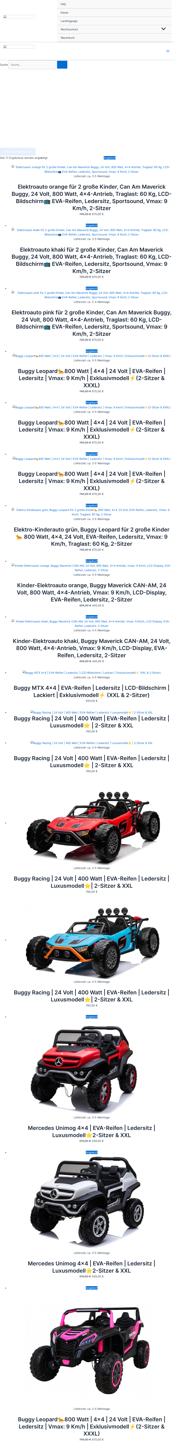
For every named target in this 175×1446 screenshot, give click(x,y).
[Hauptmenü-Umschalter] (168, 51)
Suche (4, 64)
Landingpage (69, 21)
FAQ (63, 4)
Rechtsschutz (69, 29)
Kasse (64, 12)
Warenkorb (68, 37)
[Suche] (62, 65)
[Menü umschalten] (163, 29)
